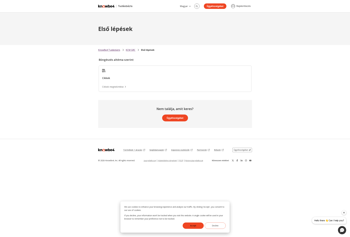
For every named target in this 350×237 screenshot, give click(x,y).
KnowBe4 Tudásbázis (109, 49)
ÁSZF (181, 160)
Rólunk (219, 150)
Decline (215, 225)
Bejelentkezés (243, 6)
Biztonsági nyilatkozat (194, 160)
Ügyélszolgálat (215, 6)
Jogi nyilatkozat (150, 160)
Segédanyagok (158, 150)
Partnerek (203, 150)
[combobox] (196, 6)
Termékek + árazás (134, 150)
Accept (193, 225)
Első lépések (147, 49)
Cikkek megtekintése (113, 86)
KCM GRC (130, 49)
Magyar (184, 6)
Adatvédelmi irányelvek (167, 160)
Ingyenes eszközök (181, 150)
